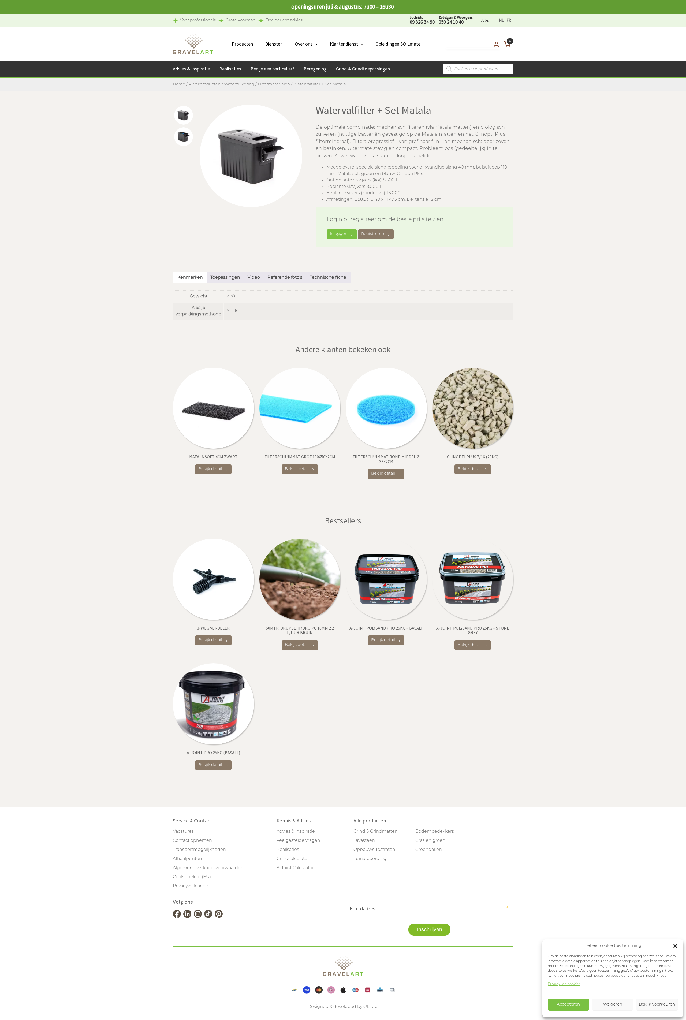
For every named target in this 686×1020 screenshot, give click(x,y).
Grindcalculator (293, 859)
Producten (242, 44)
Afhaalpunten (187, 859)
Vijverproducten (205, 85)
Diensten (274, 44)
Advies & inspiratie (191, 69)
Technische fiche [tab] (328, 278)
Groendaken (428, 850)
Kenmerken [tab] (190, 278)
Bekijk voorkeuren (657, 1005)
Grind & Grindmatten (375, 831)
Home (179, 85)
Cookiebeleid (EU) (192, 877)
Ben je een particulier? (272, 69)
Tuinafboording (369, 859)
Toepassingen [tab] (225, 278)
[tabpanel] (251, 156)
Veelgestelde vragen (298, 841)
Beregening (315, 69)
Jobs (485, 20)
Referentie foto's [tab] (284, 278)
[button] (675, 946)
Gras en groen (430, 841)
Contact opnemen (192, 841)
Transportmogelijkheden (199, 850)
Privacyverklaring (190, 886)
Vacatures (183, 831)
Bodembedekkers (434, 831)
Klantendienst (344, 44)
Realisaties (230, 69)
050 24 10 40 (456, 20)
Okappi (371, 1007)
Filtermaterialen (274, 85)
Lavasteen (364, 841)
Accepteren (568, 1005)
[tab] (183, 115)
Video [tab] (254, 278)
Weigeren (612, 1005)
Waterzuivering (239, 85)
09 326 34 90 (422, 20)
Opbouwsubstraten (374, 850)
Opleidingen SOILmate (397, 44)
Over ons (303, 44)
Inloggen (339, 234)
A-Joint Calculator (295, 868)
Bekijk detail (210, 469)
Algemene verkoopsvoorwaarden (208, 868)
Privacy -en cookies (564, 984)
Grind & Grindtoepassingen (363, 69)
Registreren (372, 234)
